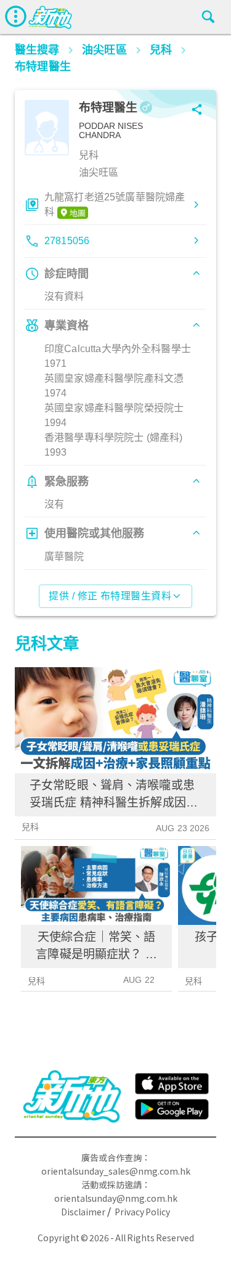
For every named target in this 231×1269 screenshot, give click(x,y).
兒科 (30, 827)
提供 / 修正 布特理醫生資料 (110, 596)
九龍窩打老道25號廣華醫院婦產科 (114, 204)
